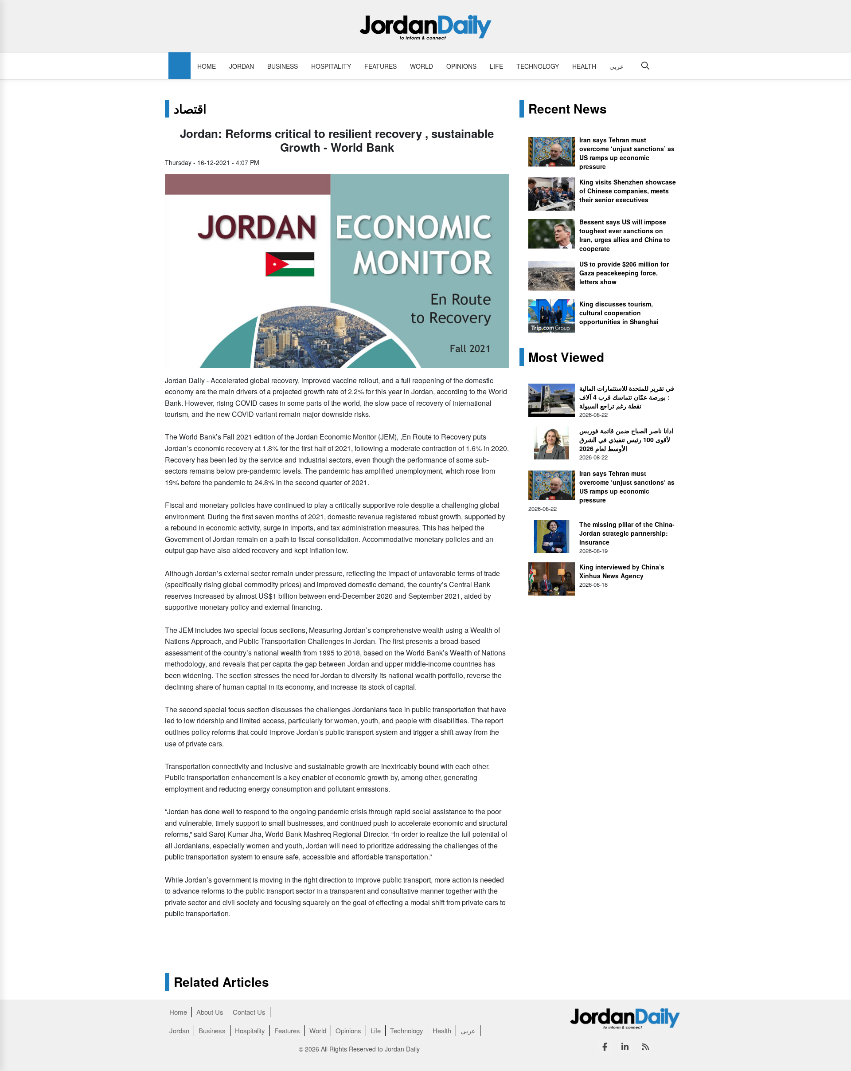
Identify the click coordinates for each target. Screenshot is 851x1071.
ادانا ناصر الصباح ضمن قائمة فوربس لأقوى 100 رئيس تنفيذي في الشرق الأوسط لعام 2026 (626, 439)
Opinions (461, 66)
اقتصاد (190, 108)
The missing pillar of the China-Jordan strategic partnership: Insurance (627, 533)
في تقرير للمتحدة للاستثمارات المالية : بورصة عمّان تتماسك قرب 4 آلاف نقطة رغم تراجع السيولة (626, 397)
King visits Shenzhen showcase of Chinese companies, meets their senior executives (627, 190)
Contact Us (249, 1011)
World (421, 66)
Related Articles (221, 982)
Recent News (567, 108)
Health (584, 66)
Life (496, 66)
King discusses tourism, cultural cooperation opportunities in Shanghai (619, 312)
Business (282, 66)
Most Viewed (566, 357)
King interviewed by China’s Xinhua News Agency (621, 571)
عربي (616, 66)
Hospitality (331, 66)
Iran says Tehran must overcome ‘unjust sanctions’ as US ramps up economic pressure (627, 153)
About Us (209, 1011)
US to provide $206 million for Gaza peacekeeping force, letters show (624, 272)
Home (206, 66)
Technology (537, 66)
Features (380, 66)
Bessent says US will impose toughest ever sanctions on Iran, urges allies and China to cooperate (624, 235)
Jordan (241, 66)
